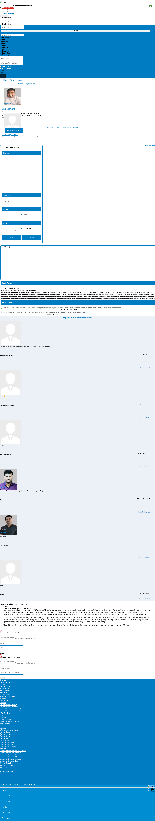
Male (25, 214)
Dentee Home (5, 732)
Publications (4, 688)
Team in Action (5, 690)
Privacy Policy (5, 694)
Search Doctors (6, 719)
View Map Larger (149, 145)
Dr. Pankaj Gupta (10, 134)
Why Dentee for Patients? (10, 721)
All (5, 214)
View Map (56, 127)
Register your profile (7, 740)
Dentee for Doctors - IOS (9, 761)
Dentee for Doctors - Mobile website (13, 757)
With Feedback (28, 228)
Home (5, 80)
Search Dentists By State (9, 707)
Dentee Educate (5, 736)
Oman (153, 791)
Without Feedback (10, 231)
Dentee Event (5, 686)
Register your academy (8, 746)
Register (3, 717)
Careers (2, 684)
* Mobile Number (5, 644)
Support (3, 699)
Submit (2, 678)
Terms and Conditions (8, 697)
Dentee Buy (4, 738)
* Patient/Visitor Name (7, 637)
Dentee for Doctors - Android (10, 759)
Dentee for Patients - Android (10, 753)
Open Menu (4, 16)
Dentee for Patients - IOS (9, 755)
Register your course (7, 744)
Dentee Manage (5, 734)
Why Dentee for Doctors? (9, 730)
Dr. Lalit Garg (8, 108)
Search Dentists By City (8, 705)
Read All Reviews (144, 368)
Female (6, 217)
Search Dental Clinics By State (11, 711)
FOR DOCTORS (8, 14)
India (152, 789)
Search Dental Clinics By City (11, 709)
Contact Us (4, 701)
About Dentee (5, 682)
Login (3, 715)
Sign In (7, 20)
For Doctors (6, 24)
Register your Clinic (7, 742)
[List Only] (3, 76)
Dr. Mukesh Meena (19, 5)
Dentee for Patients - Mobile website (13, 751)
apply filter (31, 237)
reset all (11, 237)
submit (2, 653)
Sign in (9, 10)
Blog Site (3, 692)
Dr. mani (16, 5)
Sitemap (3, 703)
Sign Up (8, 22)
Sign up (10, 12)
